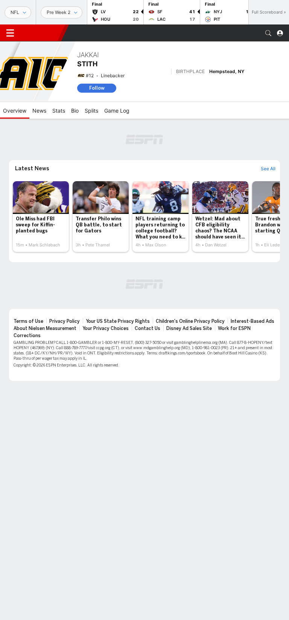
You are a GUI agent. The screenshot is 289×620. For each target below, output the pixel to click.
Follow (97, 88)
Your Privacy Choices (105, 328)
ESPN (40, 32)
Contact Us (147, 328)
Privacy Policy (64, 321)
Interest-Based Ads (252, 321)
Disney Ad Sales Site (189, 328)
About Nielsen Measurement (45, 328)
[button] (268, 33)
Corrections (27, 335)
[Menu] (10, 33)
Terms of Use (28, 321)
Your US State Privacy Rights (118, 321)
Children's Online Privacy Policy (190, 321)
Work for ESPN (234, 328)
